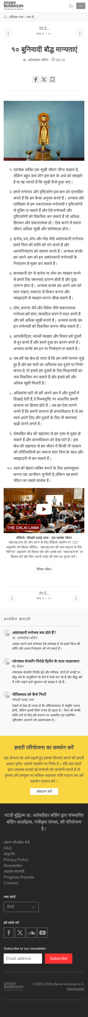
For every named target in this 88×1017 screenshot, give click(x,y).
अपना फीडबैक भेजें (17, 842)
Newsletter (13, 866)
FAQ (7, 848)
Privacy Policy (16, 860)
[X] (44, 79)
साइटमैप (9, 854)
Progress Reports (19, 877)
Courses (11, 883)
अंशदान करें (44, 791)
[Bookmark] (52, 79)
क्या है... (44, 28)
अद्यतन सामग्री (14, 871)
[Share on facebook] (35, 79)
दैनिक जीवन (44, 569)
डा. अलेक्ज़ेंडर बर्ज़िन (35, 60)
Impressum (75, 989)
